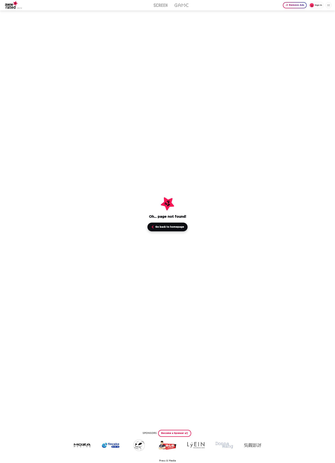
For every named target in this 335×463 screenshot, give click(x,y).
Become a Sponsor (172, 433)
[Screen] (160, 5)
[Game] (181, 5)
